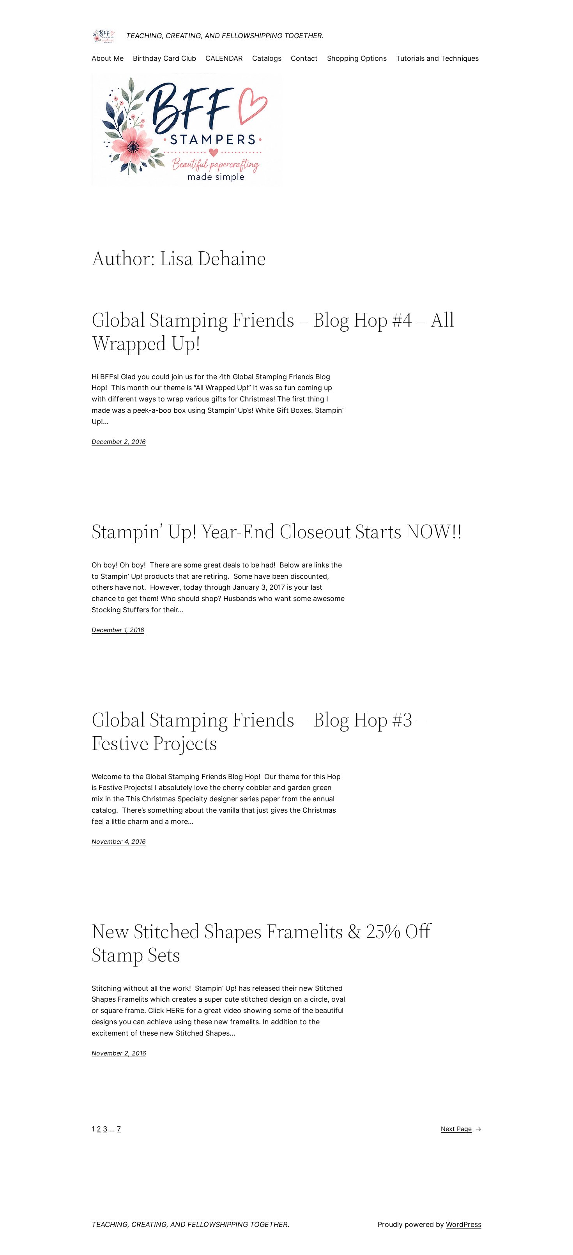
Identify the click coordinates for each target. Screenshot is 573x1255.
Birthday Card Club (164, 58)
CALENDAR (224, 58)
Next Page (461, 1129)
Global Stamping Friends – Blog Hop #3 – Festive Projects (259, 731)
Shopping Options (357, 58)
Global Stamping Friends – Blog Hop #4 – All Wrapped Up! (273, 331)
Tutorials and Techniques (437, 58)
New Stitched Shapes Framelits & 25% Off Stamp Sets (261, 942)
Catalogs (266, 58)
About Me (108, 58)
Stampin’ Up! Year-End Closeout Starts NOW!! (277, 531)
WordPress (463, 1224)
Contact (304, 58)
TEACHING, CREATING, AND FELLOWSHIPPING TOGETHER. (225, 36)
